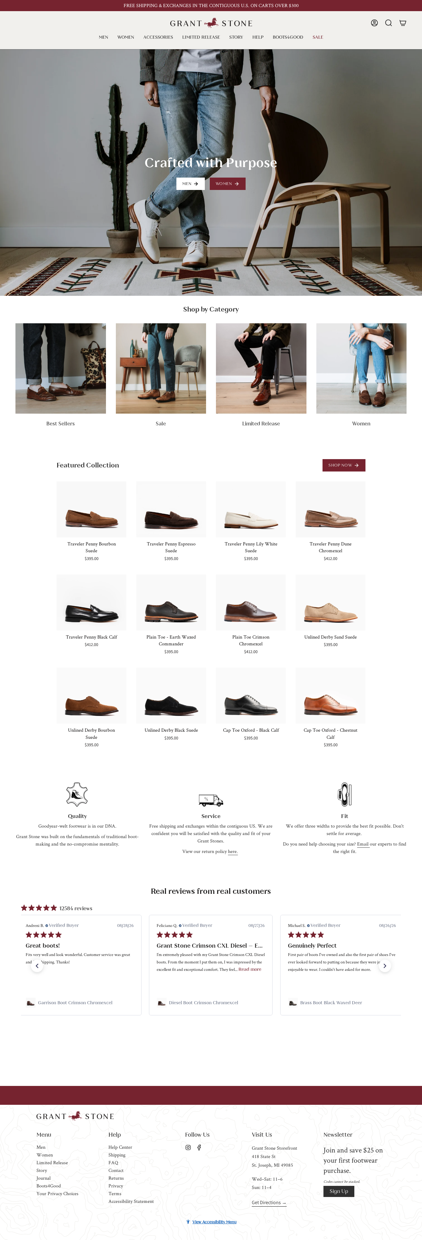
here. (233, 851)
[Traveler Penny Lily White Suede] (251, 509)
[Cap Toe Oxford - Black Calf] (251, 696)
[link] (80, 1003)
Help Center (120, 1147)
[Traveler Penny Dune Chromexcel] (330, 509)
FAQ (113, 1162)
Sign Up (339, 1191)
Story (41, 1170)
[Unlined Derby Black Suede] (171, 696)
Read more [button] (250, 969)
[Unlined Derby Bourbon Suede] (91, 696)
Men (40, 1147)
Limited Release (52, 1162)
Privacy (115, 1185)
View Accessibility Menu (214, 1221)
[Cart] (403, 23)
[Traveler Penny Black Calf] (91, 603)
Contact (116, 1170)
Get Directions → (269, 1202)
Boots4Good (48, 1185)
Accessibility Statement (131, 1201)
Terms (114, 1193)
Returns (116, 1178)
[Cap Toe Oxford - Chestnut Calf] (330, 696)
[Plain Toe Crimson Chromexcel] (251, 603)
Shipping (116, 1155)
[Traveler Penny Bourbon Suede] (91, 509)
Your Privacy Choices (57, 1193)
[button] (103, 37)
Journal (43, 1178)
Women (44, 1155)
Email (363, 844)
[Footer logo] (75, 1116)
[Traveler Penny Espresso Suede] (171, 509)
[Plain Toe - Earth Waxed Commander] (171, 603)
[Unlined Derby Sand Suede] (330, 603)
